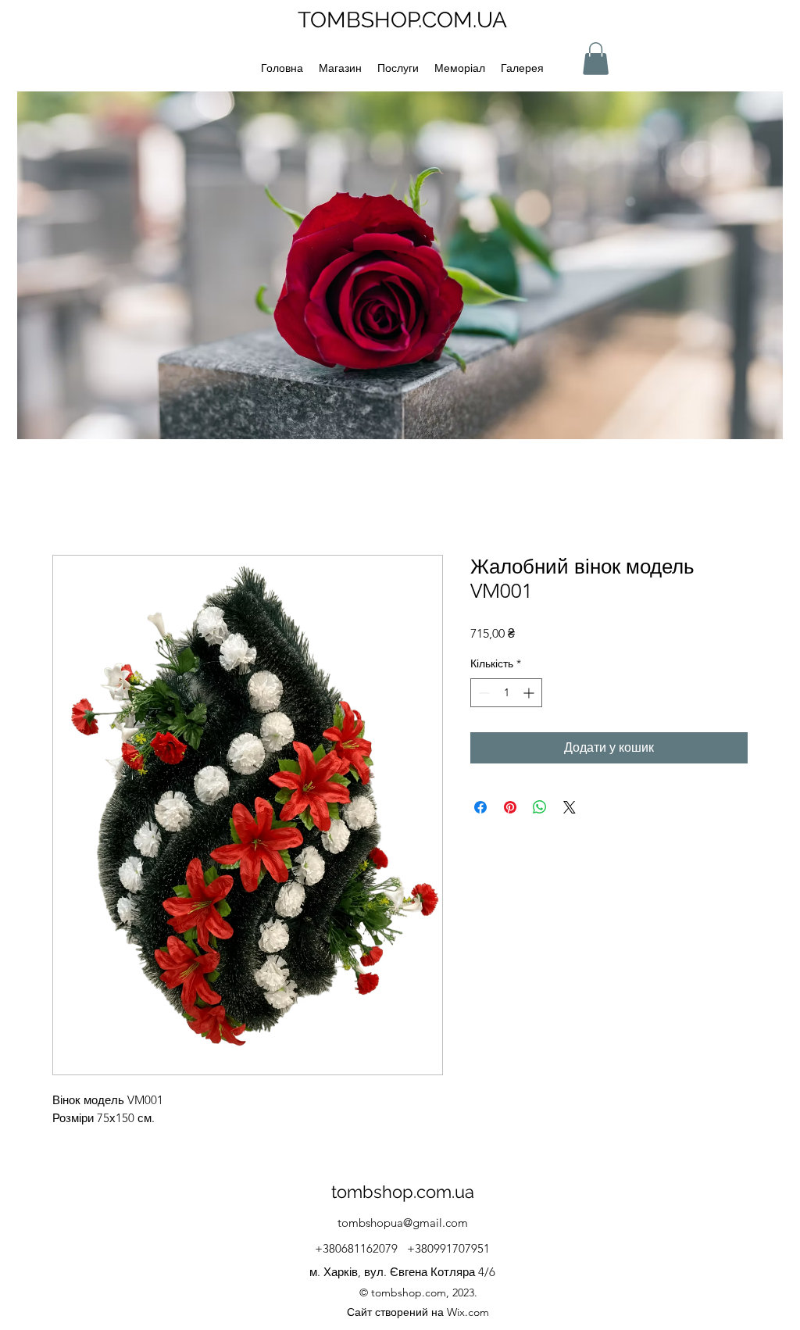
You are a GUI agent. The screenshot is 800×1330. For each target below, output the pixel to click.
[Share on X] (569, 807)
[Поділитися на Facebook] (480, 807)
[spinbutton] (506, 692)
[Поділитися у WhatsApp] (539, 807)
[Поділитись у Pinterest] (510, 807)
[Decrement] (482, 692)
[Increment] (530, 692)
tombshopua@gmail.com (403, 1222)
